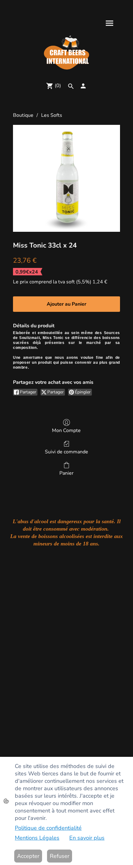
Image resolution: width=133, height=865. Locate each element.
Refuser (59, 856)
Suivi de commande (66, 451)
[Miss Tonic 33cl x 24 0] (66, 178)
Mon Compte (66, 430)
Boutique (23, 115)
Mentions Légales (37, 838)
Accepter (28, 856)
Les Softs (51, 115)
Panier (66, 473)
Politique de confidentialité (48, 828)
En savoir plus (87, 838)
